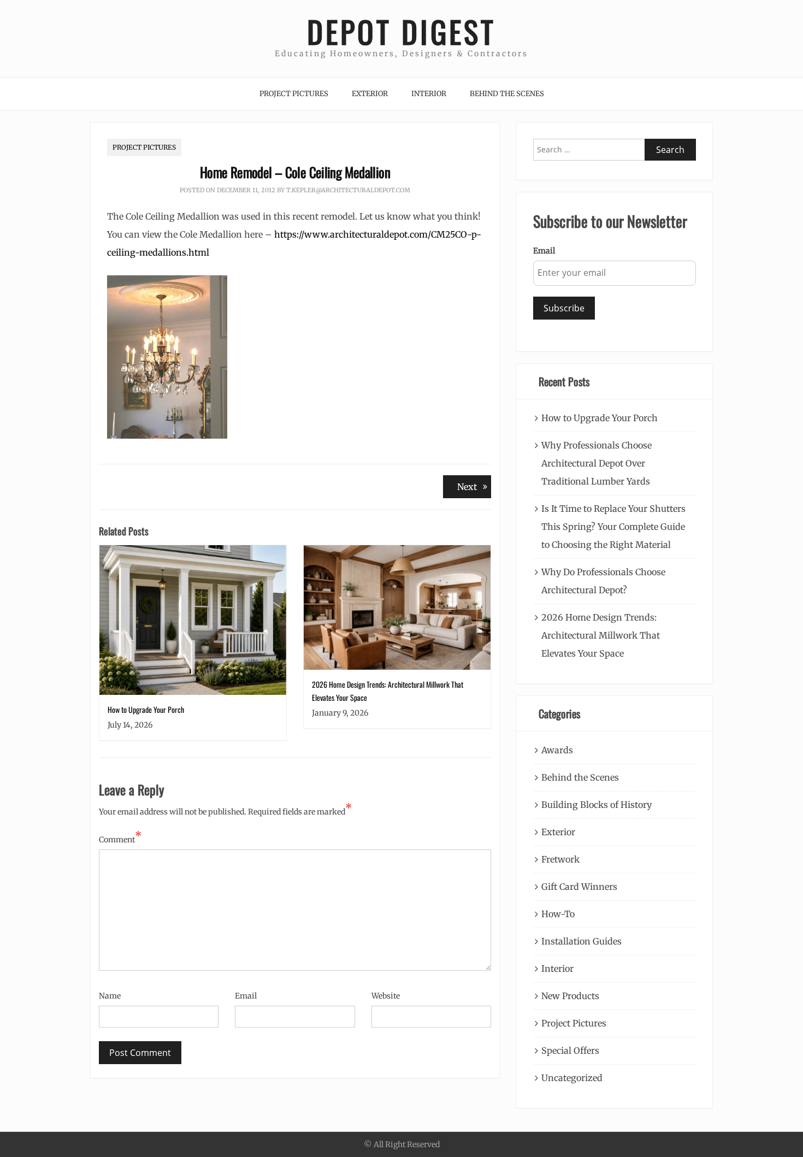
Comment (120, 839)
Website (385, 996)
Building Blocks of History (596, 804)
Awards (557, 750)
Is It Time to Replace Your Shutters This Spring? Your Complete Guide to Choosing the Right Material (613, 526)
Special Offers (570, 1050)
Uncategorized (572, 1077)
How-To (558, 913)
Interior (428, 93)
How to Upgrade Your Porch (146, 709)
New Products (570, 995)
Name (110, 996)
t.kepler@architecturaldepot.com (348, 190)
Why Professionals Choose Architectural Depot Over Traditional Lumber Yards (596, 463)
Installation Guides (581, 941)
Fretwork (560, 859)
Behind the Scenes (507, 93)
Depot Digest (401, 31)
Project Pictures (293, 93)
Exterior (370, 93)
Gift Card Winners (579, 886)
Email (246, 996)
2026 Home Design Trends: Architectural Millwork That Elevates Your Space (600, 635)
